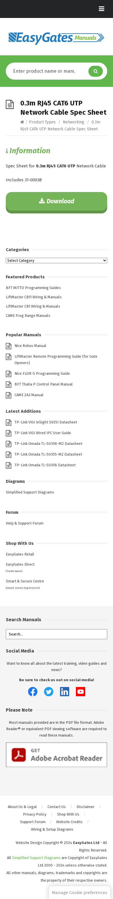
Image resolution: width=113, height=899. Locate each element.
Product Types (42, 122)
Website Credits (69, 822)
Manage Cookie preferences (79, 892)
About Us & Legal (22, 807)
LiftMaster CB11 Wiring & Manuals (34, 297)
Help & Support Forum (24, 523)
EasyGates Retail (20, 554)
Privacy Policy (34, 814)
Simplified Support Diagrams (30, 492)
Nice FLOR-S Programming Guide (42, 373)
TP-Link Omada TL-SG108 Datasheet (45, 465)
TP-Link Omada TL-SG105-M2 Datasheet (48, 454)
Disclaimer (85, 807)
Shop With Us (68, 814)
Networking (73, 122)
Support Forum (32, 822)
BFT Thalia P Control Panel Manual (43, 384)
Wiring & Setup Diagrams (52, 829)
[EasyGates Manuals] (56, 38)
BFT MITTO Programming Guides (33, 288)
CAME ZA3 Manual (28, 395)
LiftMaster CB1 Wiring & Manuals (33, 306)
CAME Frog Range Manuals (28, 315)
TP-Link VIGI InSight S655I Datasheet (45, 422)
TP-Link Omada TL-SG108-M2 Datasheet (48, 443)
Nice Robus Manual (30, 345)
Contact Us (57, 807)
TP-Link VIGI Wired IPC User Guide (42, 433)
